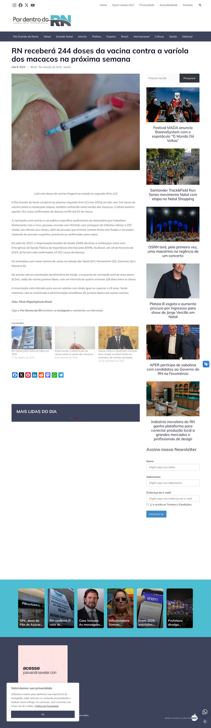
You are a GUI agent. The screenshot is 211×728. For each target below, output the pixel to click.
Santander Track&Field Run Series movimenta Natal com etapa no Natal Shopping (173, 194)
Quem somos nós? (123, 5)
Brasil (124, 36)
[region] (43, 702)
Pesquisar (189, 78)
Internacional (142, 36)
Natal (47, 36)
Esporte (111, 36)
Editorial (187, 36)
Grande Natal (64, 36)
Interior (82, 36)
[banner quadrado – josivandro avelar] (43, 669)
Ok (42, 714)
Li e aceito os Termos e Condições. (171, 504)
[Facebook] (20, 5)
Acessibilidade (169, 5)
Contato (188, 5)
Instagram (63, 310)
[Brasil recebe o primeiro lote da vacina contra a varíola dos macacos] (75, 337)
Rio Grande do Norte (26, 36)
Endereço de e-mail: (158, 492)
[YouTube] (33, 5)
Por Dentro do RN (31, 310)
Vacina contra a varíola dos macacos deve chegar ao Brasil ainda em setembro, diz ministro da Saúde (117, 354)
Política (96, 36)
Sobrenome (153, 477)
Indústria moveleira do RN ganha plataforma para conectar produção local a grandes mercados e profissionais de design (173, 430)
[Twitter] (27, 5)
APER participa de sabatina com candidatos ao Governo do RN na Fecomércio (173, 369)
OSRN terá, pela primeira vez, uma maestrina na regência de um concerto (173, 251)
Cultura (159, 36)
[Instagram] (14, 5)
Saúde (173, 36)
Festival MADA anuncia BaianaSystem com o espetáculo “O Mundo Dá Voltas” (173, 134)
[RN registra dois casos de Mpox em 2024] (32, 337)
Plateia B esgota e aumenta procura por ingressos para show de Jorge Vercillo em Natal (173, 310)
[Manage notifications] (205, 721)
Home (103, 5)
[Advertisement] (144, 20)
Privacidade (146, 5)
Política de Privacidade (47, 706)
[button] (200, 5)
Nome (150, 461)
